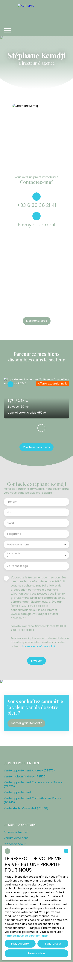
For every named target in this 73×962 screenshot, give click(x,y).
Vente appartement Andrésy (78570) (29, 770)
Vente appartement (17, 792)
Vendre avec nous (16, 838)
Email (10, 523)
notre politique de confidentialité (26, 936)
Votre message (17, 566)
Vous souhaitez (14, 553)
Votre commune (18, 544)
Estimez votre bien (16, 832)
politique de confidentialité (37, 646)
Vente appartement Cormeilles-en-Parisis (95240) (32, 800)
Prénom (12, 501)
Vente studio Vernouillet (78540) (26, 808)
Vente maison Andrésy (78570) (25, 776)
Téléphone (14, 533)
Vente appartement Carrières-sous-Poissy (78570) (33, 784)
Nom (10, 512)
